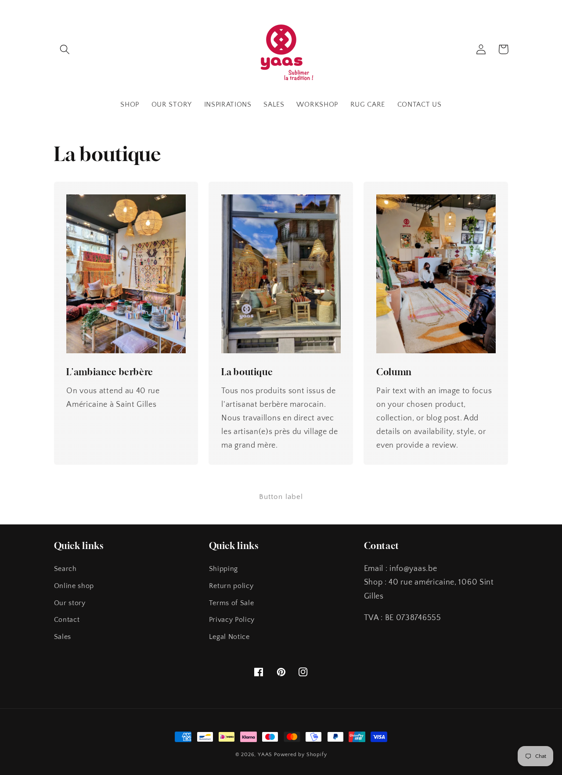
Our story (70, 603)
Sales (62, 637)
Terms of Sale (231, 603)
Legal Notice (229, 637)
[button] (65, 49)
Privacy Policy (232, 620)
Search (65, 569)
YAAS (265, 754)
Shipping (223, 569)
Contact (67, 620)
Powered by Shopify (300, 754)
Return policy (231, 586)
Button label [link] (281, 496)
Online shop (74, 586)
